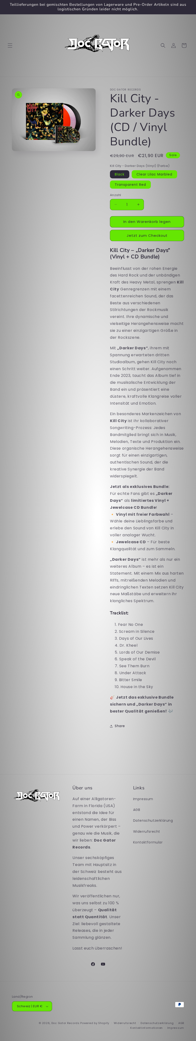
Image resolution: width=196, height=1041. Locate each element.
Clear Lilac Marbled (154, 174)
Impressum (143, 799)
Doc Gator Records (65, 1023)
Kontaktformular (148, 842)
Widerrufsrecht (146, 831)
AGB (136, 809)
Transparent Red (130, 184)
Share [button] (120, 726)
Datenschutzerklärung (153, 820)
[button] (10, 45)
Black (120, 174)
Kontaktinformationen (146, 1028)
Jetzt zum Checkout (147, 235)
